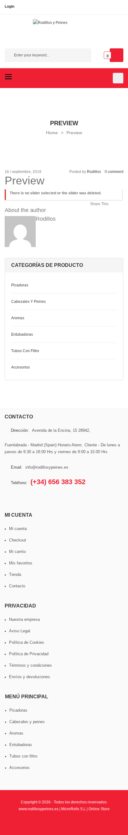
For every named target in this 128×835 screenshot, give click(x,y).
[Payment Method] (22, 824)
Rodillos (94, 172)
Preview (74, 132)
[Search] (84, 55)
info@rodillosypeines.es (46, 467)
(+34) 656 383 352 (57, 482)
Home (52, 132)
